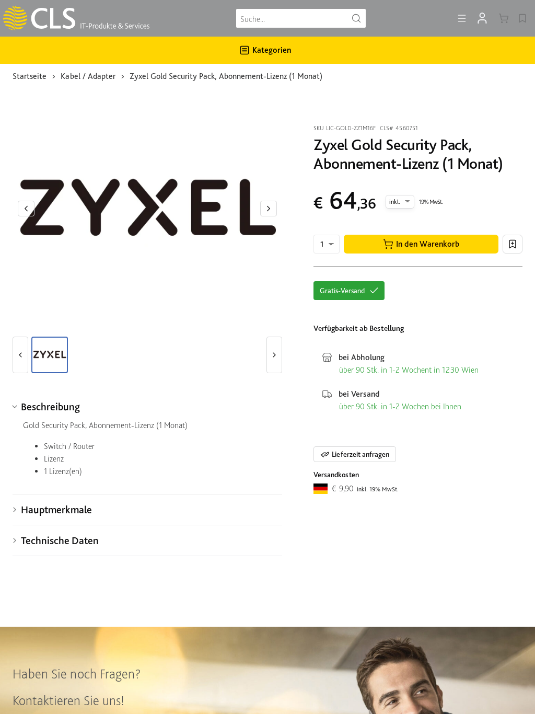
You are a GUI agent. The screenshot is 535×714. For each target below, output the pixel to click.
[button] (421, 244)
